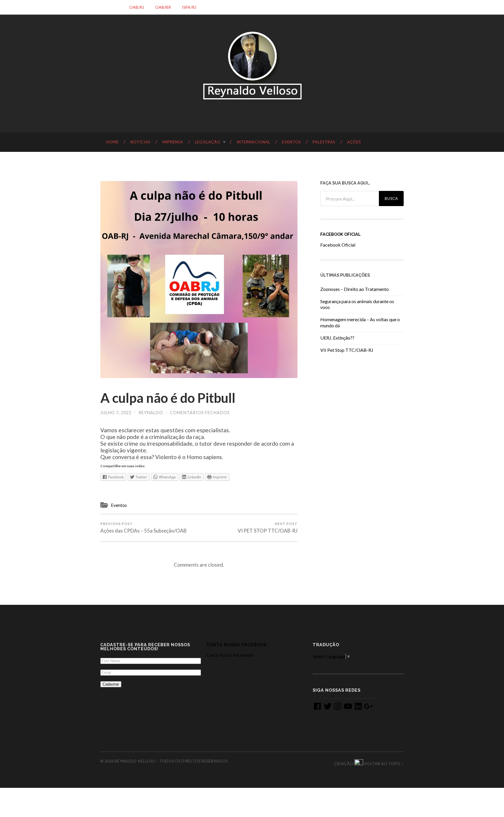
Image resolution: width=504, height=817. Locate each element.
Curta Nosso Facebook (236, 644)
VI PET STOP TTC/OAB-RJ (268, 527)
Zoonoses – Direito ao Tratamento (354, 289)
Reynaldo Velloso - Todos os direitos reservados (171, 761)
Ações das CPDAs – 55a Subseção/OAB (143, 527)
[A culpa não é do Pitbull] (199, 279)
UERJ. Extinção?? (337, 337)
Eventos (119, 505)
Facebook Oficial (340, 234)
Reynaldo (151, 412)
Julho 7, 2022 (116, 412)
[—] (252, 65)
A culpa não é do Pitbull (167, 398)
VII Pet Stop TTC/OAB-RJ (346, 350)
